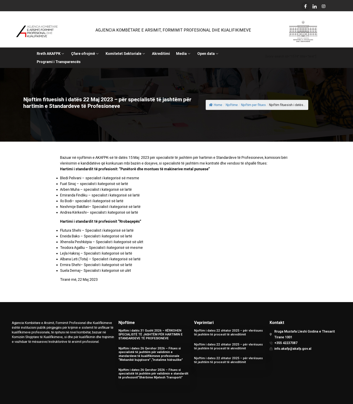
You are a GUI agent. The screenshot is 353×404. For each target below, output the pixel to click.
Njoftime (232, 105)
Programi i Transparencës (58, 62)
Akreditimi (161, 53)
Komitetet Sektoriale (123, 53)
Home (218, 105)
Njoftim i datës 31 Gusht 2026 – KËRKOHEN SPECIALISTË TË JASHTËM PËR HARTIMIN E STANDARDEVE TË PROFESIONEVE (150, 334)
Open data (206, 53)
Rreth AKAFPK (48, 53)
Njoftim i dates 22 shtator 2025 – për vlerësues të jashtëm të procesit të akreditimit (228, 332)
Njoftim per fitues (253, 105)
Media (181, 53)
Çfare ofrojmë (83, 53)
